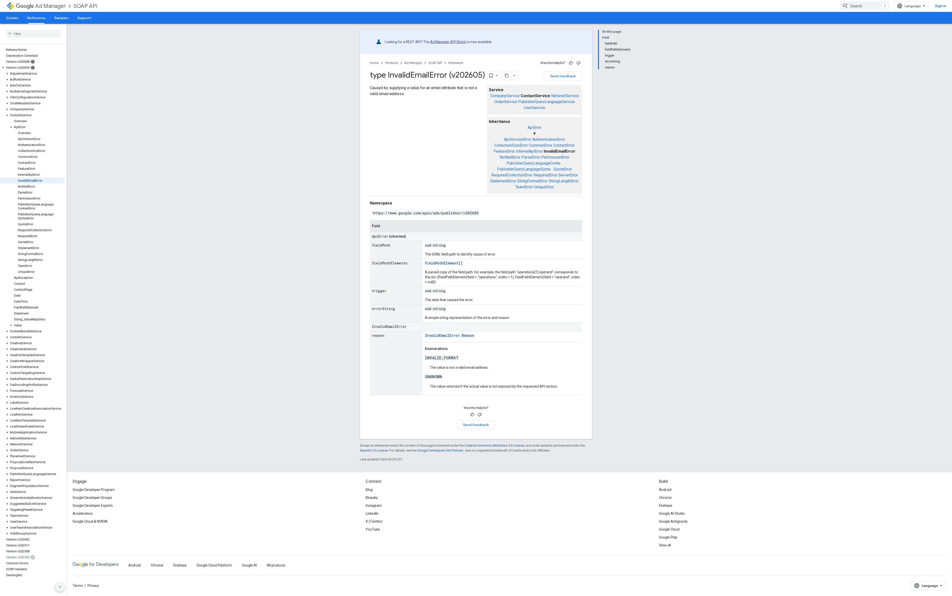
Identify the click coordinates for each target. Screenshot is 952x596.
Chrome (665, 498)
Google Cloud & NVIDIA (90, 521)
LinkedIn (372, 513)
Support (84, 18)
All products (276, 565)
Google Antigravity (673, 521)
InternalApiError (529, 151)
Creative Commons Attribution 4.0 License (494, 445)
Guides (12, 18)
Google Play (668, 537)
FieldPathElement (441, 263)
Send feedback (563, 76)
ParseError (531, 157)
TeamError (524, 187)
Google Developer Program (94, 490)
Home (374, 63)
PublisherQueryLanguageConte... (534, 163)
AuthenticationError (548, 139)
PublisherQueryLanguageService (546, 101)
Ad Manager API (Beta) (448, 42)
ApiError (534, 127)
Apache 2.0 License (374, 450)
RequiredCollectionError (512, 175)
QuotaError (563, 169)
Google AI (249, 565)
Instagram (374, 506)
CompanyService (505, 95)
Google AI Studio (672, 513)
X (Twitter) (374, 521)
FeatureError (504, 151)
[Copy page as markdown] (506, 75)
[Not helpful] (578, 63)
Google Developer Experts (93, 506)
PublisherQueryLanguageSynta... (525, 169)
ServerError (568, 175)
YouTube (373, 529)
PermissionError (555, 157)
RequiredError (545, 175)
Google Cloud (669, 529)
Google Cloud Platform (214, 565)
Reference (36, 18)
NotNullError (510, 157)
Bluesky (372, 498)
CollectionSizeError (511, 145)
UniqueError (544, 187)
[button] (32, 68)
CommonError (540, 145)
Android (665, 490)
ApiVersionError (517, 139)
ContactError (564, 145)
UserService (534, 107)
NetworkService (565, 95)
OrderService (505, 101)
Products (391, 63)
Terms (78, 586)
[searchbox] (33, 34)
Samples (61, 18)
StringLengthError (564, 181)
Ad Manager (50, 6)
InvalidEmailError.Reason (449, 335)
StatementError (503, 181)
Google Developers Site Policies (440, 450)
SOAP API (85, 6)
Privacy (93, 586)
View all (665, 545)
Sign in (940, 6)
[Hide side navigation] (60, 587)
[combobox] (865, 5)
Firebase (665, 506)
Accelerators (83, 513)
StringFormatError (532, 181)
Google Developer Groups (92, 498)
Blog (369, 490)
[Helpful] (571, 63)
